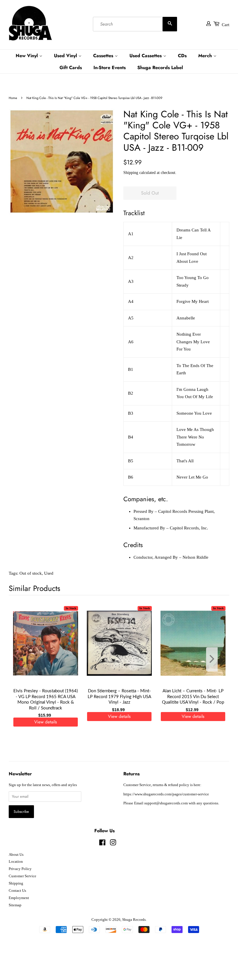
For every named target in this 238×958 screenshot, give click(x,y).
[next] (215, 659)
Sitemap (15, 905)
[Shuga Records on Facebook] (102, 844)
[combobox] (135, 24)
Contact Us (17, 891)
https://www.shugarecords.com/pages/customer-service (166, 794)
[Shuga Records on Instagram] (113, 844)
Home (13, 98)
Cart (225, 24)
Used (48, 573)
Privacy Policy (20, 869)
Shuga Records (134, 920)
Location (16, 862)
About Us (16, 855)
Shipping (130, 172)
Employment (19, 898)
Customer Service (22, 876)
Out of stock (30, 573)
